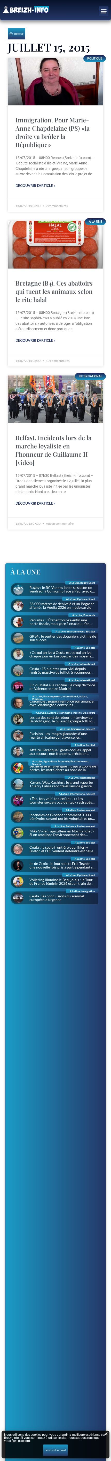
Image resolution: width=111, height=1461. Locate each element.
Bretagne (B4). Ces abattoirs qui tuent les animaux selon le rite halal (54, 291)
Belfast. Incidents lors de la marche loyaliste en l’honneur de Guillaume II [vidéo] (53, 449)
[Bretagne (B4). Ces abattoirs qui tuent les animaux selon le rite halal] (55, 245)
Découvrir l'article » (35, 185)
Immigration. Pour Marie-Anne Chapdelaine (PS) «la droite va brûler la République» (52, 132)
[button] (104, 11)
